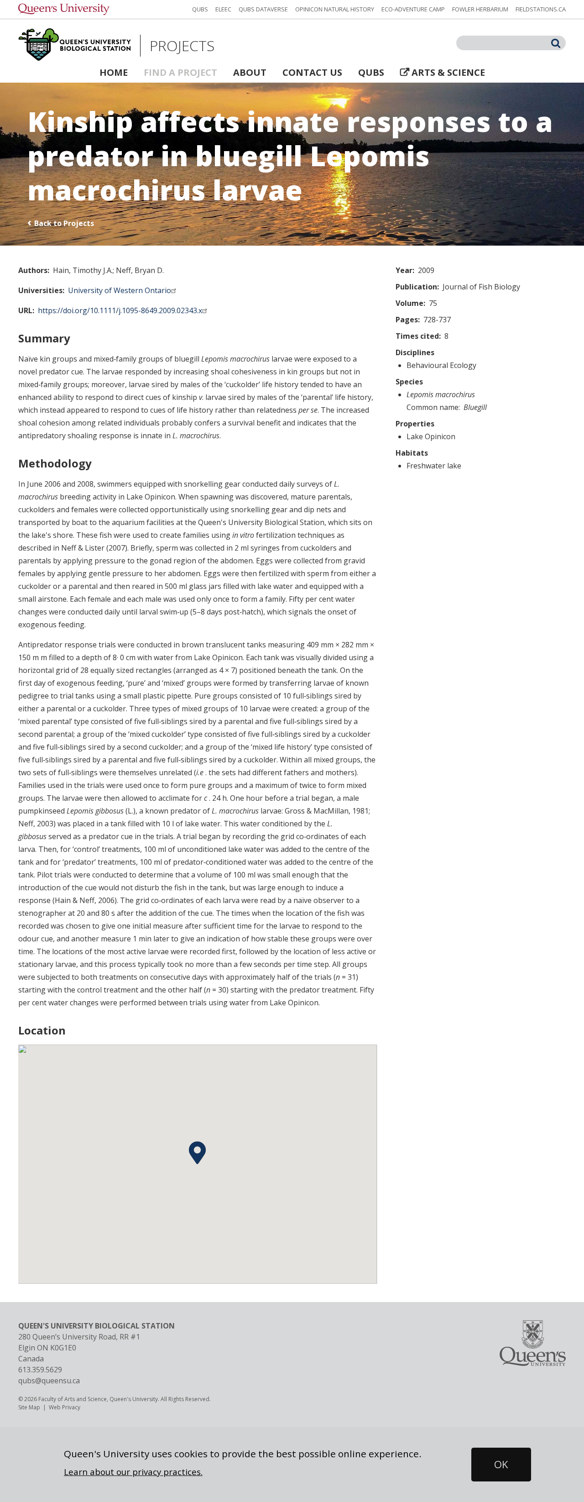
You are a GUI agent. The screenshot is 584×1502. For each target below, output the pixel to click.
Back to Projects (64, 223)
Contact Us (312, 72)
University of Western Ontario (119, 290)
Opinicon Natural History (334, 9)
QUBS (200, 9)
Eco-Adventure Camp (413, 9)
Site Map (29, 1407)
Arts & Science (448, 72)
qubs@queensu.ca (49, 1381)
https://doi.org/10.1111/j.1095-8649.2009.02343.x (120, 310)
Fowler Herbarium (480, 9)
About (249, 72)
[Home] (74, 45)
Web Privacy (64, 1407)
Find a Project (180, 72)
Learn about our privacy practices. (133, 1471)
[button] (197, 1152)
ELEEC (223, 9)
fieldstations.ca (541, 9)
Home (113, 72)
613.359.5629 (40, 1370)
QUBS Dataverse (263, 9)
